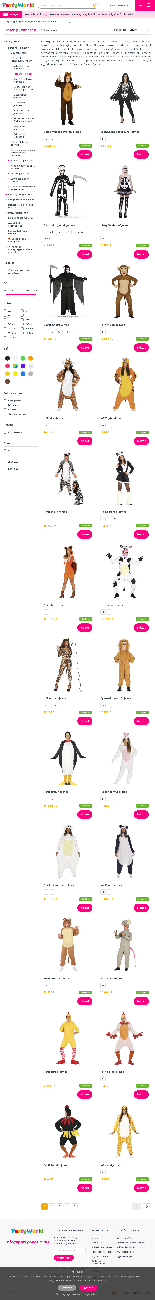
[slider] (5, 295)
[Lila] (22, 366)
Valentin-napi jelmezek (21, 67)
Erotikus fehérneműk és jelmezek (23, 188)
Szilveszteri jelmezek (20, 135)
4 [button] (67, 1206)
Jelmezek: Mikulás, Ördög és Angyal (24, 120)
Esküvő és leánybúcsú (20, 218)
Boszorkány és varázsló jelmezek (23, 88)
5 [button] (74, 1206)
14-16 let (67, 332)
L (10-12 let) (50, 232)
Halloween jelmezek (20, 104)
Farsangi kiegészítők (84, 14)
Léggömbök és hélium (121, 14)
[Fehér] (15, 358)
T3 (46, 139)
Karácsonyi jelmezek (20, 127)
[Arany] (7, 373)
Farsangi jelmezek (59, 14)
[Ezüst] (30, 366)
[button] (140, 5)
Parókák (102, 14)
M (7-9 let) (64, 232)
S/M (47, 705)
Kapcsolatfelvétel (118, 5)
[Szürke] (30, 373)
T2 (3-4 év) (78, 232)
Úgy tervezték (19, 53)
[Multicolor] (15, 366)
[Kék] (22, 373)
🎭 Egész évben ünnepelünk (41, 21)
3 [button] (59, 1206)
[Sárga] (15, 373)
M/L (54, 705)
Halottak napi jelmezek (21, 112)
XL (59, 332)
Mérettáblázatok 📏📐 (35, 14)
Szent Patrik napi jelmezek (23, 80)
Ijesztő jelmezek (20, 173)
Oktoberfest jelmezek (20, 96)
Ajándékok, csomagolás (15, 224)
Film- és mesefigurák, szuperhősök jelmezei (23, 153)
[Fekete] (7, 358)
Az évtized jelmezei (22, 160)
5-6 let (48, 238)
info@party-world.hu (27, 1241)
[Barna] (7, 381)
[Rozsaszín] (7, 366)
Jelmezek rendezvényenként (21, 59)
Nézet (85, 154)
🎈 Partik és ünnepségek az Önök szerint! (20, 249)
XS (103, 238)
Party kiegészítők (13, 21)
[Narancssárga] (30, 358)
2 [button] (52, 1206)
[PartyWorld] (18, 5)
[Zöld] (22, 358)
